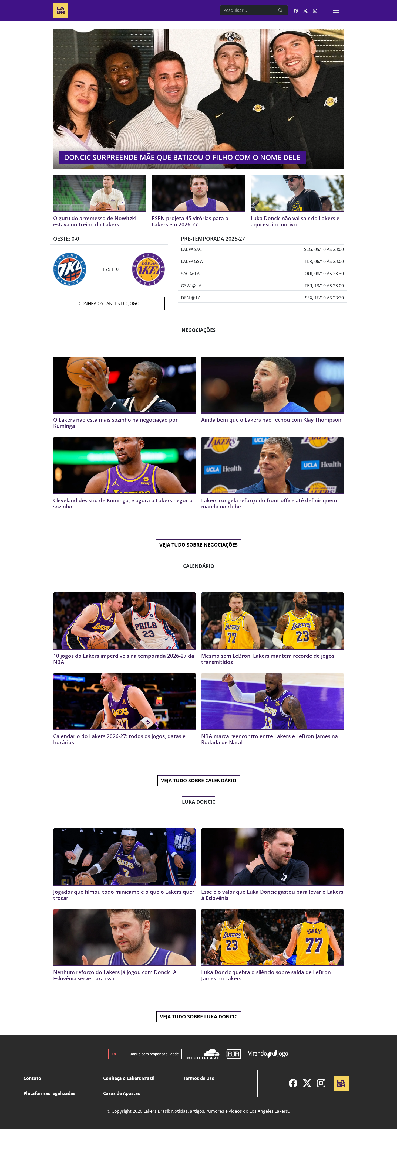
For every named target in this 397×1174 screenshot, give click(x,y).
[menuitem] (293, 1083)
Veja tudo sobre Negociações (198, 544)
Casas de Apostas (121, 1093)
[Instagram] (321, 1083)
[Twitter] (307, 1083)
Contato (32, 1078)
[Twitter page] (305, 10)
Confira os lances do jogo (109, 303)
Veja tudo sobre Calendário (198, 780)
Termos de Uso (198, 1078)
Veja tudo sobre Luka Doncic (198, 1016)
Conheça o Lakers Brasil (128, 1078)
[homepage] (60, 10)
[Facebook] (293, 1083)
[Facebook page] (296, 10)
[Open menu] (336, 10)
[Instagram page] (315, 10)
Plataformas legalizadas (49, 1093)
